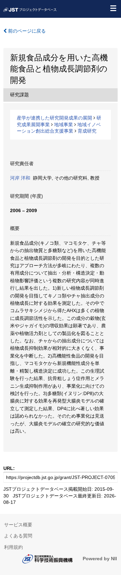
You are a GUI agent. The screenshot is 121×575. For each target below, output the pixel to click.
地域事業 (63, 124)
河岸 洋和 (20, 178)
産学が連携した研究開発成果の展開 (54, 118)
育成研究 (87, 131)
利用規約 (13, 547)
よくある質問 (18, 535)
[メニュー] (113, 8)
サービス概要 (18, 524)
